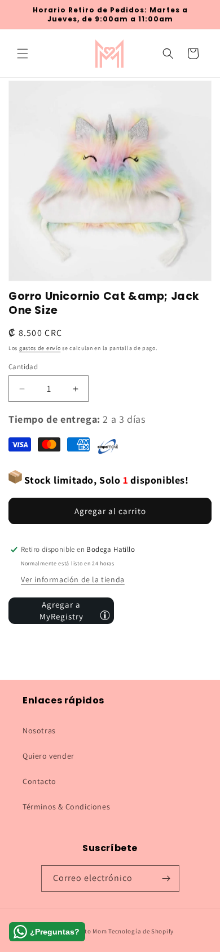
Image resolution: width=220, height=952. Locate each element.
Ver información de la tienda (73, 579)
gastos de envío (40, 348)
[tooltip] (105, 615)
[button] (22, 53)
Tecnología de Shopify (141, 931)
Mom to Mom (89, 931)
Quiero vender (48, 756)
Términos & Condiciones (66, 807)
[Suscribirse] (166, 878)
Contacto (39, 781)
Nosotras (39, 730)
